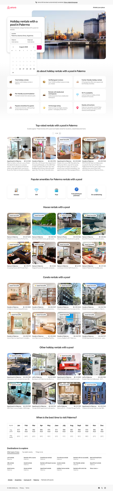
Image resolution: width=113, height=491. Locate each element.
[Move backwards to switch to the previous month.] (13, 47)
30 (34, 69)
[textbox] (18, 42)
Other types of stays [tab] (13, 452)
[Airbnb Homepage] (11, 7)
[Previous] (53, 133)
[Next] (59, 133)
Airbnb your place (99, 7)
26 (20, 69)
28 (27, 69)
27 (23, 69)
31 (13, 72)
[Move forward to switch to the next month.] (33, 47)
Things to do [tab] (39, 452)
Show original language (71, 2)
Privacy (22, 488)
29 (30, 69)
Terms (27, 488)
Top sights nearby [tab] (27, 452)
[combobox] (26, 36)
